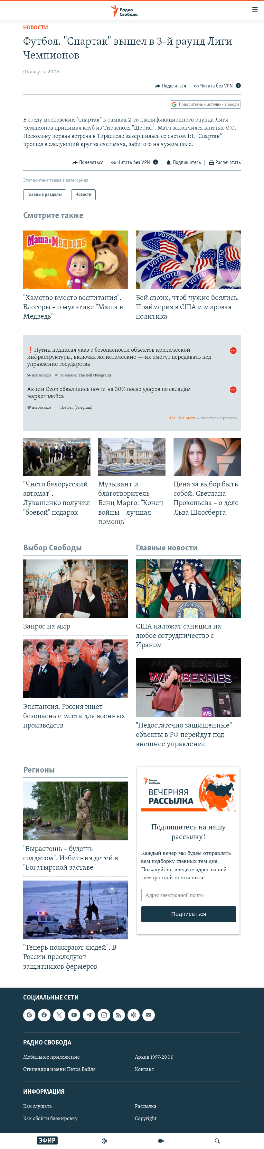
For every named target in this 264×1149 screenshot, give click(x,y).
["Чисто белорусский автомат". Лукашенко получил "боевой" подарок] (56, 457)
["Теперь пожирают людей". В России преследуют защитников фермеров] (75, 910)
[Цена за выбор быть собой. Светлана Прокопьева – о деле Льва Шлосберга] (207, 457)
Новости (35, 28)
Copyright (145, 1118)
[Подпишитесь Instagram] (104, 1015)
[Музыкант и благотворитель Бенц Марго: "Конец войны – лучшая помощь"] (131, 457)
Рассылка (145, 1106)
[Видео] (161, 1141)
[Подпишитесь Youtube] (74, 1015)
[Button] (170, 86)
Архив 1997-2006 (154, 1057)
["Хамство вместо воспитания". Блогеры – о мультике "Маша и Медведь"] (75, 260)
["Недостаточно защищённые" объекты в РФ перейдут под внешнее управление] (188, 687)
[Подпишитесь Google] (29, 1015)
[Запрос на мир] (75, 588)
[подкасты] (104, 1141)
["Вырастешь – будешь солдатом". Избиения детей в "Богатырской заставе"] (75, 811)
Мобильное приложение (51, 1057)
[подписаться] (148, 1015)
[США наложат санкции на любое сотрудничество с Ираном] (188, 588)
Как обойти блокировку (50, 1118)
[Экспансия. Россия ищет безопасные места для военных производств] (75, 668)
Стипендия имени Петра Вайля (59, 1069)
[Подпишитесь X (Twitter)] (59, 1015)
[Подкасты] (133, 1015)
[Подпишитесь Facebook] (44, 1015)
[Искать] (217, 1141)
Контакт (144, 1069)
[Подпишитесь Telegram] (89, 1015)
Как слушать (37, 1106)
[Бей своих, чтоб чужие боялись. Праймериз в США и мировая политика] (188, 260)
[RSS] (119, 1015)
